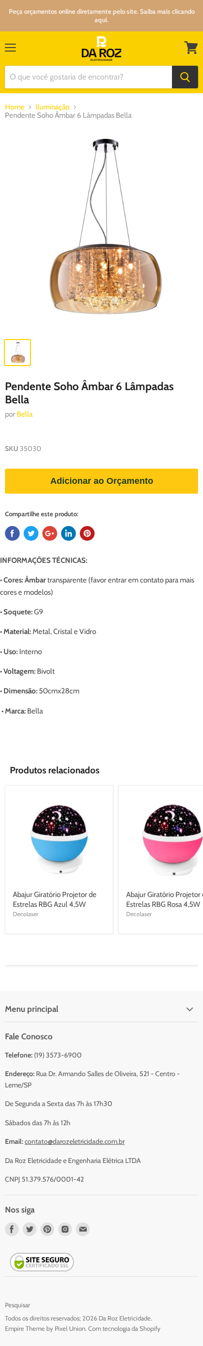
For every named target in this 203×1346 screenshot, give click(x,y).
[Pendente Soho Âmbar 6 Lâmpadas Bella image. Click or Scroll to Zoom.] (101, 231)
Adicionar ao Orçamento (101, 481)
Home (15, 107)
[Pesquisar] (185, 77)
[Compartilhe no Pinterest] (87, 533)
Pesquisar (17, 1305)
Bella (25, 414)
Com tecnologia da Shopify (124, 1328)
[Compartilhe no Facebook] (12, 533)
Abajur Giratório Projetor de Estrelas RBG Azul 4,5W (55, 899)
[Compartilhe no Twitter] (31, 533)
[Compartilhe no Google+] (49, 533)
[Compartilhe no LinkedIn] (68, 533)
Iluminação (52, 107)
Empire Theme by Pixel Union (45, 1328)
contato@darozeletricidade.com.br (75, 1141)
